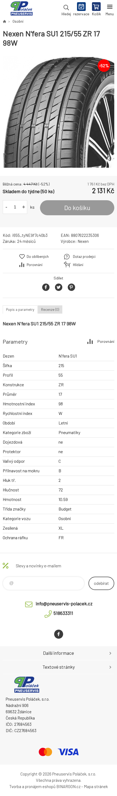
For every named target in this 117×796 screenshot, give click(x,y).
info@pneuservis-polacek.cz (64, 603)
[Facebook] (58, 634)
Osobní (18, 21)
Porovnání (34, 265)
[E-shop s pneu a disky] (4, 21)
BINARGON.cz (68, 786)
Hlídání (78, 265)
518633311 (63, 613)
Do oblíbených (38, 256)
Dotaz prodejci (84, 256)
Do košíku (77, 207)
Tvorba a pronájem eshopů (32, 786)
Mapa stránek (96, 786)
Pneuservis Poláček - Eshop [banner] (21, 9)
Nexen (83, 241)
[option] (58, 112)
